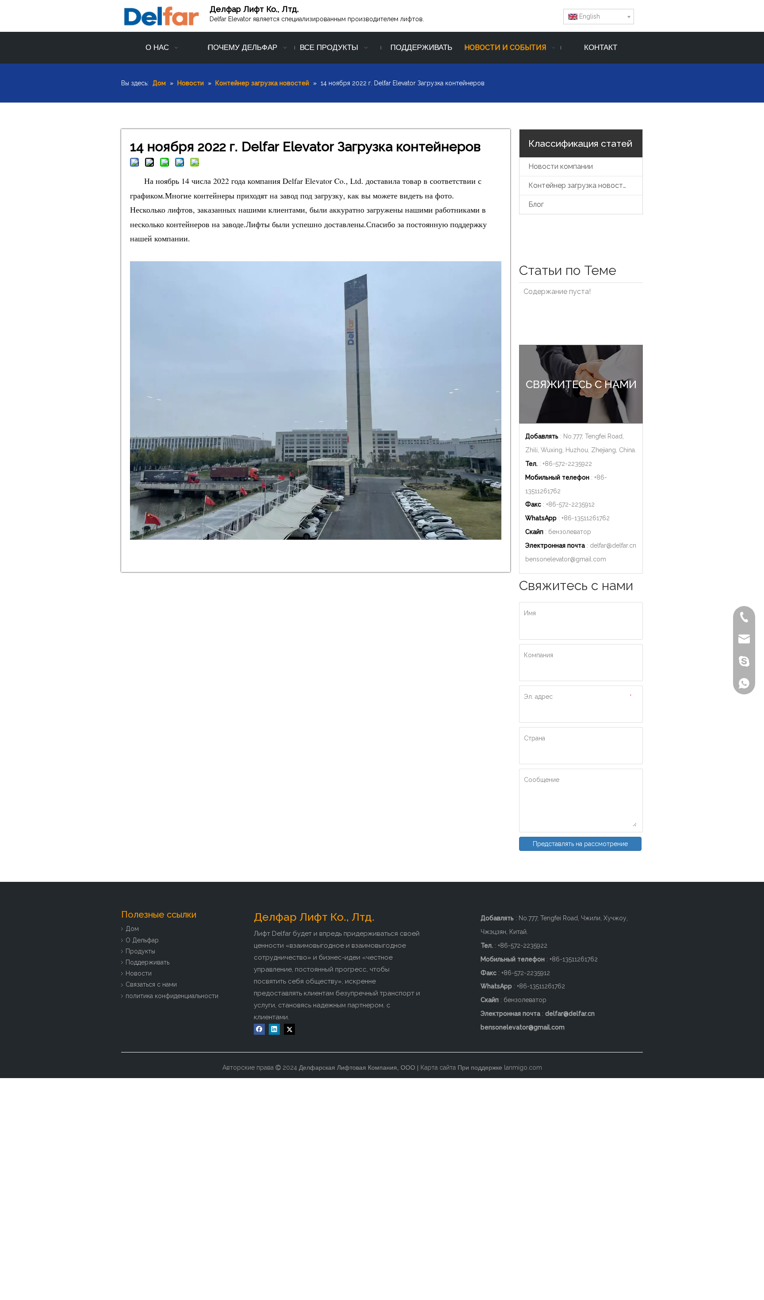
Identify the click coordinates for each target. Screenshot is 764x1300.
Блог (536, 204)
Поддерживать (147, 962)
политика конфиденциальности (172, 995)
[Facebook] (259, 1029)
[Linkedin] (274, 1029)
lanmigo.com (523, 1067)
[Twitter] (289, 1029)
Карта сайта (438, 1067)
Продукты (140, 951)
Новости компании (560, 166)
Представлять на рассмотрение (580, 843)
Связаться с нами (151, 984)
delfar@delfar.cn (613, 545)
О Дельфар (142, 940)
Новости (139, 973)
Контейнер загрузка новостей (579, 185)
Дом (132, 928)
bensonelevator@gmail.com (565, 559)
